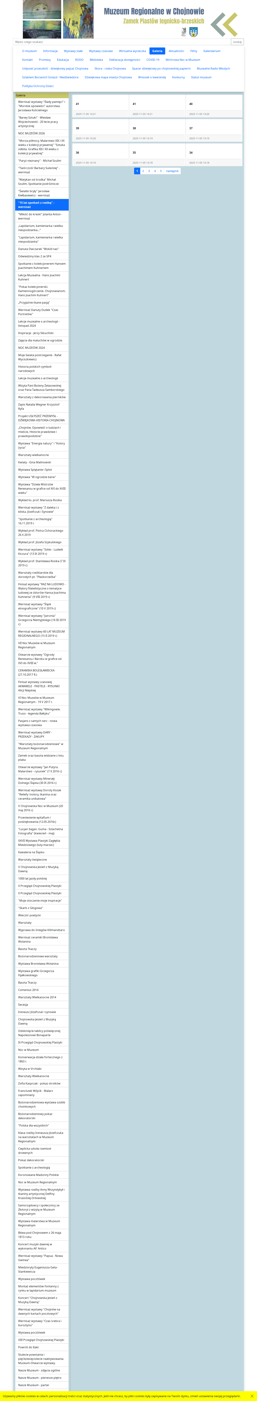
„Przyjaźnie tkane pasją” (34, 302)
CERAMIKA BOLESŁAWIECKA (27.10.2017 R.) (36, 672)
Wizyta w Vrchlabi (29, 1069)
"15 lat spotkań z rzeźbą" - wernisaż (36, 205)
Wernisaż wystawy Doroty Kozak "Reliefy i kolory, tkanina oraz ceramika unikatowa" (39, 794)
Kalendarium (212, 51)
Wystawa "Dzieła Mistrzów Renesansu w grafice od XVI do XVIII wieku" (42, 488)
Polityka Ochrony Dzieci (37, 86)
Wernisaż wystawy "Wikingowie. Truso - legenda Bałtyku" (39, 711)
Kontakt (27, 60)
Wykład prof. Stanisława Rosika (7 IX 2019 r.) (42, 563)
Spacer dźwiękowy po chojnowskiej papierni (161, 68)
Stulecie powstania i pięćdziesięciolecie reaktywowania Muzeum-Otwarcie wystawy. (40, 1359)
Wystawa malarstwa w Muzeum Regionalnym (39, 1223)
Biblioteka (96, 60)
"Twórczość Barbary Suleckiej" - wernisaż (39, 170)
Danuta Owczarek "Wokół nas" (38, 249)
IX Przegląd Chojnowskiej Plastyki (40, 1042)
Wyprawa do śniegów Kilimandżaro (41, 930)
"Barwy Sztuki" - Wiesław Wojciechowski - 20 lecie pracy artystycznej (38, 122)
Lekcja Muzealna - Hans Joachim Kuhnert (39, 277)
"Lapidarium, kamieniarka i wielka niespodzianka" (40, 239)
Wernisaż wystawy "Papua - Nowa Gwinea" (40, 1258)
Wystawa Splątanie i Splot (35, 470)
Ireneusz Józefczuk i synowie (37, 1012)
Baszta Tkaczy (27, 949)
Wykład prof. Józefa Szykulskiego (40, 542)
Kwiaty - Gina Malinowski (34, 462)
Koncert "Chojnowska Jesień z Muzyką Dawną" (37, 1300)
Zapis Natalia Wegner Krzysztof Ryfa (38, 407)
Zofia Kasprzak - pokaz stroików (39, 1083)
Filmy (193, 51)
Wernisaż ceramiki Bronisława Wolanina (38, 939)
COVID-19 (153, 60)
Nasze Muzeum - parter (33, 1385)
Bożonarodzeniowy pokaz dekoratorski (35, 1116)
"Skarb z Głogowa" (30, 908)
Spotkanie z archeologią (34, 1167)
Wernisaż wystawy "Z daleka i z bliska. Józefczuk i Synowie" (38, 510)
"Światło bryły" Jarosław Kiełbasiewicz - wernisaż (34, 193)
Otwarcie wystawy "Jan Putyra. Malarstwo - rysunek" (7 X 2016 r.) (40, 769)
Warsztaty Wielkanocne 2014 (37, 997)
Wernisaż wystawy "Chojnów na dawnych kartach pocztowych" (39, 1311)
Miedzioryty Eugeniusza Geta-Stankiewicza (38, 1269)
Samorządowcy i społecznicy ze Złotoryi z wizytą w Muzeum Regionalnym (38, 1209)
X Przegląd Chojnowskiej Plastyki (39, 886)
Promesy (45, 60)
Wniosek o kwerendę (152, 77)
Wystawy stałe (73, 51)
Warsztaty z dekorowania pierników (42, 397)
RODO (79, 60)
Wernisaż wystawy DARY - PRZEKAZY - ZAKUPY (35, 734)
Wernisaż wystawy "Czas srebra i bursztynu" (39, 1323)
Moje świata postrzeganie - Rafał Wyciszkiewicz (39, 357)
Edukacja (63, 60)
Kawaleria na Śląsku (31, 852)
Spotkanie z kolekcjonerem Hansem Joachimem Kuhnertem (42, 266)
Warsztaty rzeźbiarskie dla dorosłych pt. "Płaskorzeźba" (37, 575)
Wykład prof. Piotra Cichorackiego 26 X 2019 (40, 533)
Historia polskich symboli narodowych (34, 369)
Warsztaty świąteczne (32, 859)
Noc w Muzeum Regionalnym (37, 1182)
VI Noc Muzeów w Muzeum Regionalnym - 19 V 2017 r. (36, 700)
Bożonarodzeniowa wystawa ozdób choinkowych (41, 1104)
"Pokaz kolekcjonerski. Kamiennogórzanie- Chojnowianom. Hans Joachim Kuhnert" (42, 291)
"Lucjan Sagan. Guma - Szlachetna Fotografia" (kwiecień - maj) (40, 831)
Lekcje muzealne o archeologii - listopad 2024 (39, 324)
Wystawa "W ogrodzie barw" (37, 477)
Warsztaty (24, 923)
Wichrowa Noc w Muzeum (183, 60)
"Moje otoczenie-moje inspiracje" (40, 900)
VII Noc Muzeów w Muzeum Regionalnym (36, 645)
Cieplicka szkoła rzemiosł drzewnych (34, 1151)
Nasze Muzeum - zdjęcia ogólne (39, 1370)
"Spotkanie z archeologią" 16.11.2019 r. (35, 521)
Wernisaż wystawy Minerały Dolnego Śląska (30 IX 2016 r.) (37, 781)
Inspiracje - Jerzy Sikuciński (35, 333)
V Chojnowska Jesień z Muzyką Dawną (38, 869)
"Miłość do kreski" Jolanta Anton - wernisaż (40, 216)
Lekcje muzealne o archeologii (38, 378)
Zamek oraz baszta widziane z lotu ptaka (41, 758)
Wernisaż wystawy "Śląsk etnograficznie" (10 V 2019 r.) (37, 606)
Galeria (157, 51)
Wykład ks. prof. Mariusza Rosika (40, 500)
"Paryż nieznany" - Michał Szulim (39, 161)
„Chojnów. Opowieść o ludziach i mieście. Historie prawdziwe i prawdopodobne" (39, 432)
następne (172, 171)
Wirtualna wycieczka (132, 51)
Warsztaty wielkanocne (33, 455)
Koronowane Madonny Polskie (38, 1175)
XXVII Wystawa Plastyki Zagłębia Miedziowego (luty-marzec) (39, 843)
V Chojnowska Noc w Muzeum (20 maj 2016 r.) (40, 808)
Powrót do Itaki (28, 1347)
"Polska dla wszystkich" (33, 1125)
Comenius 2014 (28, 990)
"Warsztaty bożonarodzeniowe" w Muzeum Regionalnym (40, 746)
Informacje (50, 51)
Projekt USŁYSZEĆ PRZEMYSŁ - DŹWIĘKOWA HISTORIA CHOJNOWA (41, 418)
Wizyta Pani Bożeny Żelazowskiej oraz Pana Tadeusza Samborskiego (41, 388)
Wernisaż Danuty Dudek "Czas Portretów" (38, 312)
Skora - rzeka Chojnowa (110, 68)
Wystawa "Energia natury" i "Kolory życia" (41, 445)
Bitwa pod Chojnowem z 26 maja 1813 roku (39, 1235)
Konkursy (178, 77)
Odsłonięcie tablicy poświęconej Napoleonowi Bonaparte (39, 1033)
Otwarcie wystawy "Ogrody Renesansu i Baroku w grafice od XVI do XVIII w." (40, 659)
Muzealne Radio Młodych (213, 68)
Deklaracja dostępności (124, 60)
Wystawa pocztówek (31, 1279)
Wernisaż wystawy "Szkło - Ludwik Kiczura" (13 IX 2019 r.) (40, 552)
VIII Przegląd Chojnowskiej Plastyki (41, 1340)
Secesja (23, 1005)
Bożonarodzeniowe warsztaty (38, 956)
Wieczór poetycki (29, 915)
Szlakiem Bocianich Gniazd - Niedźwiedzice (50, 77)
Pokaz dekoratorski (31, 1160)
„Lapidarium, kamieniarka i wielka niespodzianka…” (40, 228)
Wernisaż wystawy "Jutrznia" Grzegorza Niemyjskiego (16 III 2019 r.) (42, 620)
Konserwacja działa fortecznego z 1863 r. (40, 1059)
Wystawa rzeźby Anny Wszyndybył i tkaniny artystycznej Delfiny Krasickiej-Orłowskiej (41, 1194)
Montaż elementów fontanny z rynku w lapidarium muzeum (38, 1288)
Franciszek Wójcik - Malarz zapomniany (35, 1093)
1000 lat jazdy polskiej (32, 878)
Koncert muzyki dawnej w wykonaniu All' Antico (35, 1246)
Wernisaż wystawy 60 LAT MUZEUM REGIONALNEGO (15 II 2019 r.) (41, 634)
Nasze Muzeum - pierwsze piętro (40, 1378)
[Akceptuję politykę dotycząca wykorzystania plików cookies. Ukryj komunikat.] (252, 1396)
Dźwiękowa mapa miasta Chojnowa (108, 77)
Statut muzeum (201, 77)
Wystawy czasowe (101, 51)
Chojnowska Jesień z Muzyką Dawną (37, 1021)
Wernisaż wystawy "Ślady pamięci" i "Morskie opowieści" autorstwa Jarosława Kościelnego (41, 106)
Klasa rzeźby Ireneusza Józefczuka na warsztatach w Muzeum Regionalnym (40, 1137)
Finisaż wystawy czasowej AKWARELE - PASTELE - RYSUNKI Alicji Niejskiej (38, 686)
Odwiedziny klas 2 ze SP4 (34, 256)
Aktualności (176, 51)
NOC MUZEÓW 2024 (31, 348)
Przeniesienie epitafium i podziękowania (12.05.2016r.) (37, 820)
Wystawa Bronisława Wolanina (38, 964)
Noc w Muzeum (28, 1050)
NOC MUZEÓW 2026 (31, 133)
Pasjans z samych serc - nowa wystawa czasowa (37, 723)
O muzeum (29, 51)
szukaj (237, 42)
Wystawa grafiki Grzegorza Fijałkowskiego (36, 973)
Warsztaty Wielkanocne (33, 1076)
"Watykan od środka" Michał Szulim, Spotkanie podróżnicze (38, 182)
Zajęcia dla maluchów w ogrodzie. (40, 340)
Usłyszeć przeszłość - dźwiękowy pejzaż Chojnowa (55, 68)
